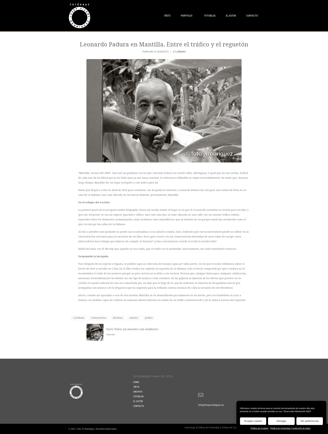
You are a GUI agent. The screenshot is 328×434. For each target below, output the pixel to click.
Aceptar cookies (253, 420)
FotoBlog (210, 15)
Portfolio (186, 15)
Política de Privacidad (208, 427)
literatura (118, 317)
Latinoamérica (98, 317)
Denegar (281, 420)
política (149, 317)
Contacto (252, 15)
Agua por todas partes (184, 263)
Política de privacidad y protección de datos (290, 428)
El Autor (231, 15)
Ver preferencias (309, 420)
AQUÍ (308, 411)
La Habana (78, 317)
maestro (133, 317)
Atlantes (181, 51)
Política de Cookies (260, 428)
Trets (167, 15)
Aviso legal (189, 427)
